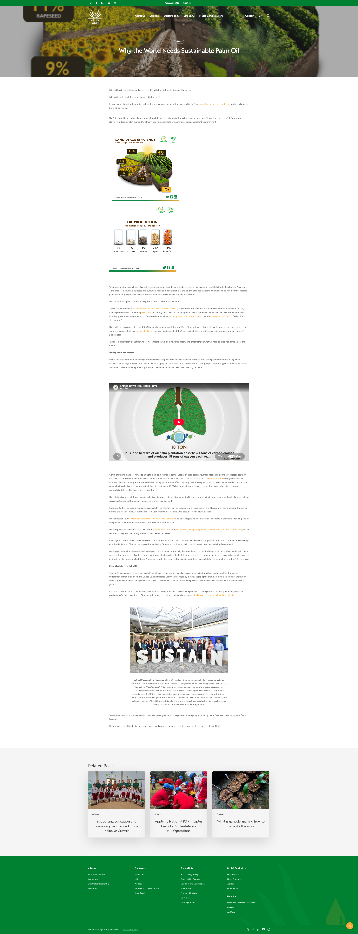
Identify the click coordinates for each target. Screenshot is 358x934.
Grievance (185, 897)
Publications (232, 888)
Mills (137, 879)
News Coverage (234, 879)
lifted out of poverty (213, 478)
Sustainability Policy (189, 874)
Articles (179, 41)
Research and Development (147, 888)
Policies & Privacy (130, 929)
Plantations (139, 874)
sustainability (142, 330)
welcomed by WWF (220, 316)
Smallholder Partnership (98, 883)
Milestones (93, 888)
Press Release (233, 874)
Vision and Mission (96, 874)
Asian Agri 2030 (188, 902)
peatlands (146, 312)
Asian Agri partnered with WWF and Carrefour (153, 518)
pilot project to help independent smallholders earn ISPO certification (208, 529)
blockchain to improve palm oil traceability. (213, 595)
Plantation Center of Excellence (241, 902)
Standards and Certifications (193, 883)
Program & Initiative (189, 892)
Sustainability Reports (190, 879)
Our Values (93, 879)
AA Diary (231, 911)
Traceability (186, 888)
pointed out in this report (213, 103)
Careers (230, 907)
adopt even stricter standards (187, 316)
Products (138, 883)
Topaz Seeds (140, 892)
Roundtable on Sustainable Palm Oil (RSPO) (157, 308)
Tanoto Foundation (161, 529)
